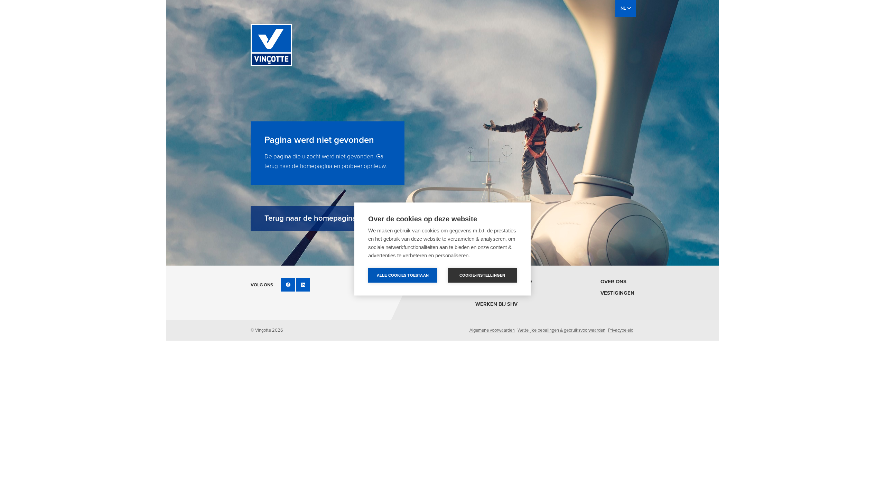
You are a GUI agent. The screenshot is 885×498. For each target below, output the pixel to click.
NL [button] (624, 8)
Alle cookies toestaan (403, 275)
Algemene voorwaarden (492, 330)
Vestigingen (617, 293)
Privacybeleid (620, 330)
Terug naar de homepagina (310, 218)
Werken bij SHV (496, 304)
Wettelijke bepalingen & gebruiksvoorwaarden (561, 330)
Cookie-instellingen (482, 275)
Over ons (613, 281)
